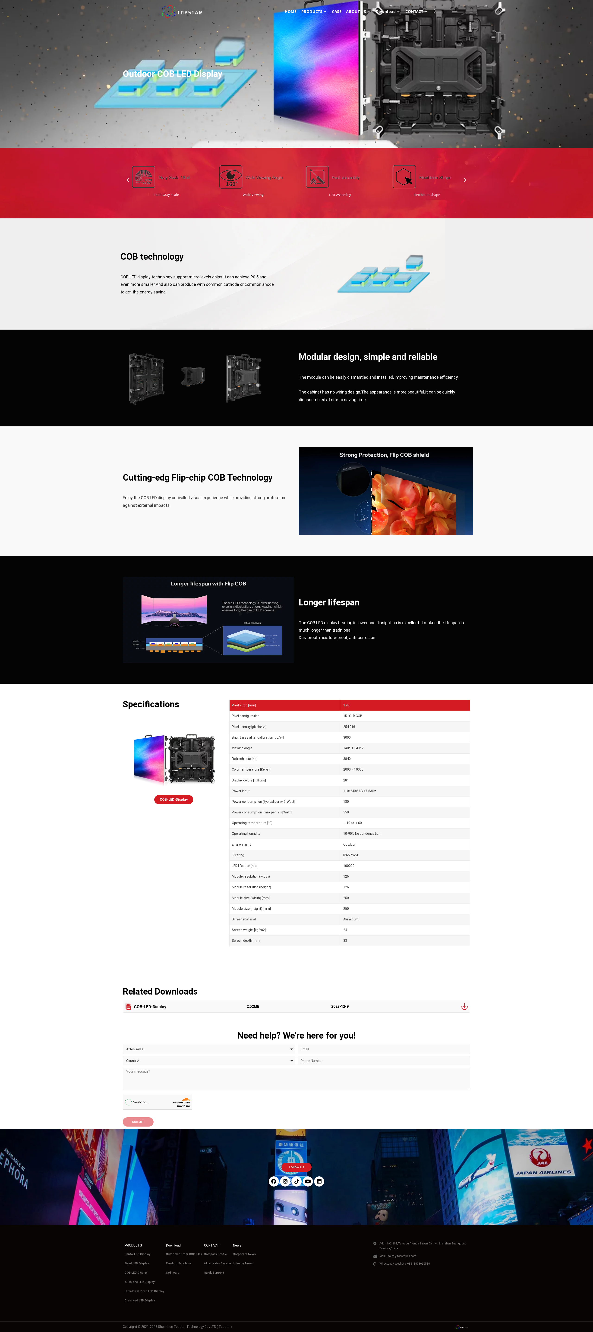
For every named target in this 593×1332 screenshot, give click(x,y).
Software (172, 1272)
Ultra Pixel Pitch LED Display (144, 1291)
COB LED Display (136, 1272)
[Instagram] (285, 1181)
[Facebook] (274, 1181)
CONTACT (211, 1245)
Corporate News (244, 1254)
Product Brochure (178, 1263)
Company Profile (215, 1254)
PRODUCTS (133, 1245)
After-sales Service (217, 1263)
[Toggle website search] (435, 11)
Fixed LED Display (137, 1263)
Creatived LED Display (140, 1300)
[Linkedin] (319, 1181)
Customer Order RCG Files (184, 1254)
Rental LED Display (137, 1254)
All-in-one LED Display (140, 1282)
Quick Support (214, 1272)
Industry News (243, 1263)
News (237, 1245)
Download (173, 1245)
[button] (128, 180)
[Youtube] (308, 1181)
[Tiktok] (296, 1181)
